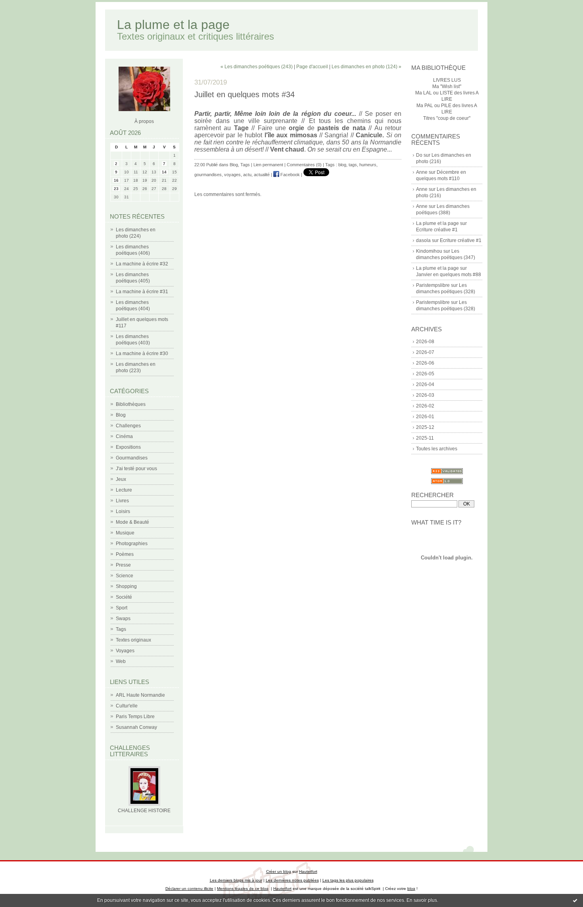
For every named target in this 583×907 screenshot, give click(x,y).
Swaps (123, 618)
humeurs (367, 164)
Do (419, 155)
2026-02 (425, 406)
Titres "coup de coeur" (446, 118)
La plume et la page (173, 24)
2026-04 (425, 384)
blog (342, 164)
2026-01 (425, 416)
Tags (121, 629)
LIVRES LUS (447, 80)
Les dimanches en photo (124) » (366, 66)
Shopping (126, 586)
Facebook (289, 174)
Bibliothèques (131, 404)
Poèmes (125, 554)
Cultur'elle (127, 706)
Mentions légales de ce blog (242, 888)
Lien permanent (268, 164)
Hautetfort (308, 871)
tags (353, 164)
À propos (144, 121)
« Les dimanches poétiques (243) (257, 66)
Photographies (132, 543)
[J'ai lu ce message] (575, 900)
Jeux (121, 479)
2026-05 (425, 374)
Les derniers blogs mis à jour (236, 880)
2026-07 (425, 352)
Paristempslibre (433, 285)
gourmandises (208, 174)
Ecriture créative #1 (437, 230)
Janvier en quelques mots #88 (448, 274)
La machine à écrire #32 (142, 264)
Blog (121, 415)
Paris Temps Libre (135, 716)
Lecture (124, 490)
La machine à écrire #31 (142, 291)
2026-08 (425, 341)
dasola (423, 240)
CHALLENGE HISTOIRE (144, 810)
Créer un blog (278, 871)
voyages (232, 174)
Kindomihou (429, 251)
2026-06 (425, 363)
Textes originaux (133, 640)
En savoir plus (422, 900)
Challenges (128, 426)
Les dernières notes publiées (292, 880)
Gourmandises (132, 458)
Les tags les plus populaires (348, 880)
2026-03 (425, 395)
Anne (422, 172)
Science (124, 575)
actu (247, 174)
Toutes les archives (436, 449)
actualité (262, 174)
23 (116, 188)
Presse (123, 565)
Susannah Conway (136, 727)
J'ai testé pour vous (136, 468)
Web (121, 661)
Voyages (125, 650)
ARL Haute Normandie (140, 695)
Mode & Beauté (132, 522)
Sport (121, 608)
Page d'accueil (312, 66)
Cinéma (124, 436)
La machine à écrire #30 (142, 353)
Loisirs (123, 511)
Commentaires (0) (304, 164)
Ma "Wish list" (446, 86)
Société (124, 597)
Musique (125, 533)
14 (164, 172)
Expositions (128, 447)
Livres (122, 500)
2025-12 (425, 427)
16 (116, 180)
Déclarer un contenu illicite (189, 888)
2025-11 (425, 438)
